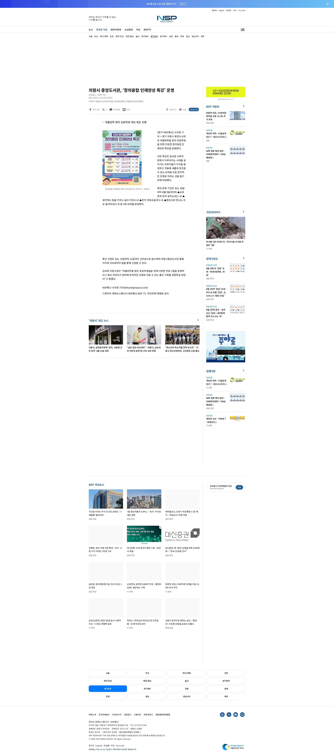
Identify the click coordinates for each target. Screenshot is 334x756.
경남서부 (186, 696)
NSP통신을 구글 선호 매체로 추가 (161, 3)
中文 (235, 10)
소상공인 (129, 29)
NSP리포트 (116, 29)
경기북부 (147, 688)
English (221, 10)
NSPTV (147, 29)
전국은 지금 (101, 29)
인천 (226, 673)
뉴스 (91, 29)
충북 (226, 688)
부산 (147, 673)
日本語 (228, 10)
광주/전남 (108, 680)
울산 (187, 680)
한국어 (214, 10)
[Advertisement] (259, 116)
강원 (187, 688)
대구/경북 (187, 673)
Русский (241, 10)
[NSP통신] (167, 19)
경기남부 (107, 688)
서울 (108, 673)
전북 (108, 696)
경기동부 (226, 680)
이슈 (138, 29)
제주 (226, 696)
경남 (147, 696)
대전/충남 (147, 680)
